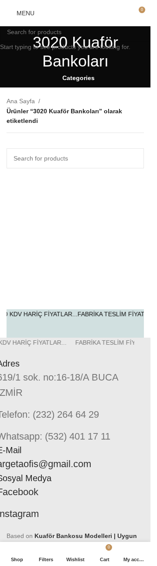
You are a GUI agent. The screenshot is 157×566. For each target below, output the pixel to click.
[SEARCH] (140, 32)
